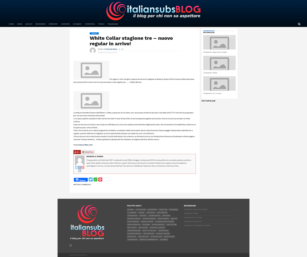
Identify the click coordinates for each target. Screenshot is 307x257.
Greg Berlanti (148, 233)
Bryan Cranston (134, 224)
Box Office (132, 236)
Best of (174, 218)
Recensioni (40, 24)
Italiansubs (113, 24)
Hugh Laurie (143, 227)
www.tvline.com (85, 145)
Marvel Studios (147, 221)
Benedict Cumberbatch (149, 239)
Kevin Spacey (163, 230)
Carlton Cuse (143, 236)
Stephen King (133, 239)
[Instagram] (79, 170)
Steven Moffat (154, 215)
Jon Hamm (146, 224)
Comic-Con (163, 209)
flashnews (173, 209)
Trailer (141, 212)
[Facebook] (79, 167)
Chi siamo (77, 24)
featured (166, 215)
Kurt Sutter (171, 224)
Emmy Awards (163, 218)
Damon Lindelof (158, 224)
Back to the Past (149, 230)
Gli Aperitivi (152, 209)
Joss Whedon (162, 212)
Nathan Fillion (156, 236)
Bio (78, 152)
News (19, 24)
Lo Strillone (140, 209)
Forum (101, 24)
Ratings (131, 209)
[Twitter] (76, 167)
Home (11, 24)
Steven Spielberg (149, 218)
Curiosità (65, 24)
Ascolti (29, 24)
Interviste (53, 24)
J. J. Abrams (132, 212)
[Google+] (82, 167)
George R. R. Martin (157, 227)
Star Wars (150, 212)
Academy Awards (134, 233)
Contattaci (90, 24)
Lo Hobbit (164, 239)
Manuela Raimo (111, 49)
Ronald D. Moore (162, 233)
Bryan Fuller (169, 236)
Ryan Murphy (132, 215)
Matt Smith (132, 227)
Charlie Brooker (134, 230)
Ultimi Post (89, 152)
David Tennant (133, 221)
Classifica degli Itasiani (164, 221)
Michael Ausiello (134, 218)
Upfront (143, 215)
